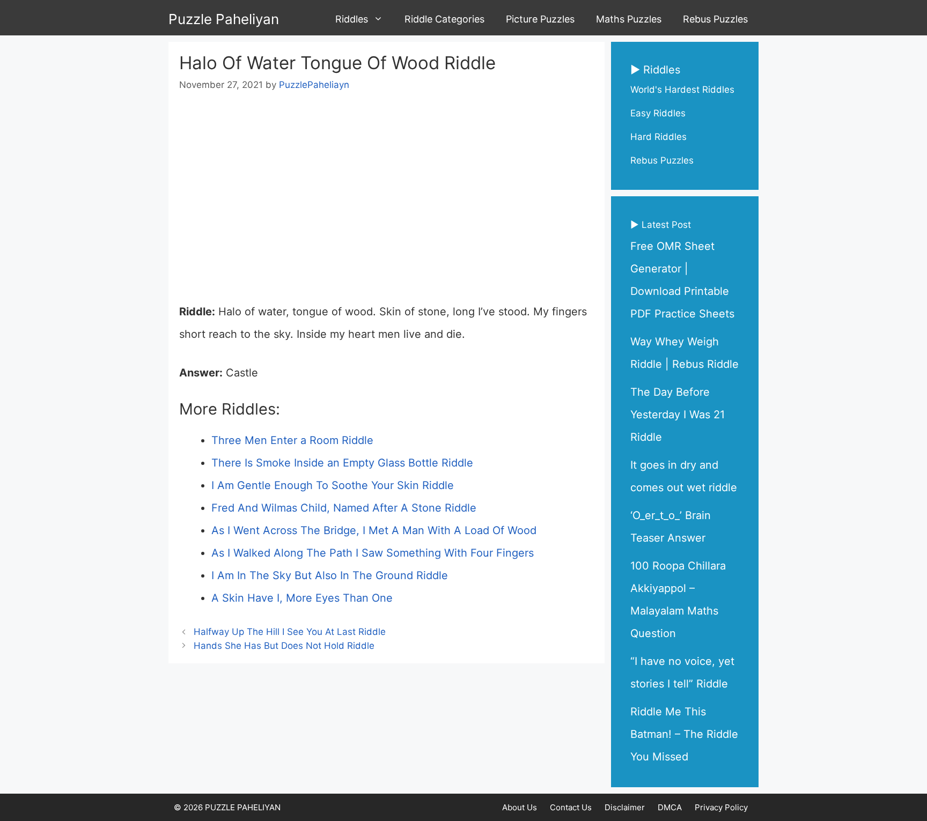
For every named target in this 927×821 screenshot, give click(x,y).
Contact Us (571, 807)
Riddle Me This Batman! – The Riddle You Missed (684, 734)
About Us (519, 807)
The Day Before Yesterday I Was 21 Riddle (677, 414)
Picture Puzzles (540, 19)
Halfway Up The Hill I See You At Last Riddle (290, 631)
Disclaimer (625, 807)
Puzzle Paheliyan (223, 19)
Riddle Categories (444, 19)
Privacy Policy (721, 807)
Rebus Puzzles (715, 19)
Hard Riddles (658, 136)
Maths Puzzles (628, 19)
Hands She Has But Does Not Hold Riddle (284, 645)
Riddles (351, 19)
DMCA (670, 807)
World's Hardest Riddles (682, 89)
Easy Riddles (658, 113)
